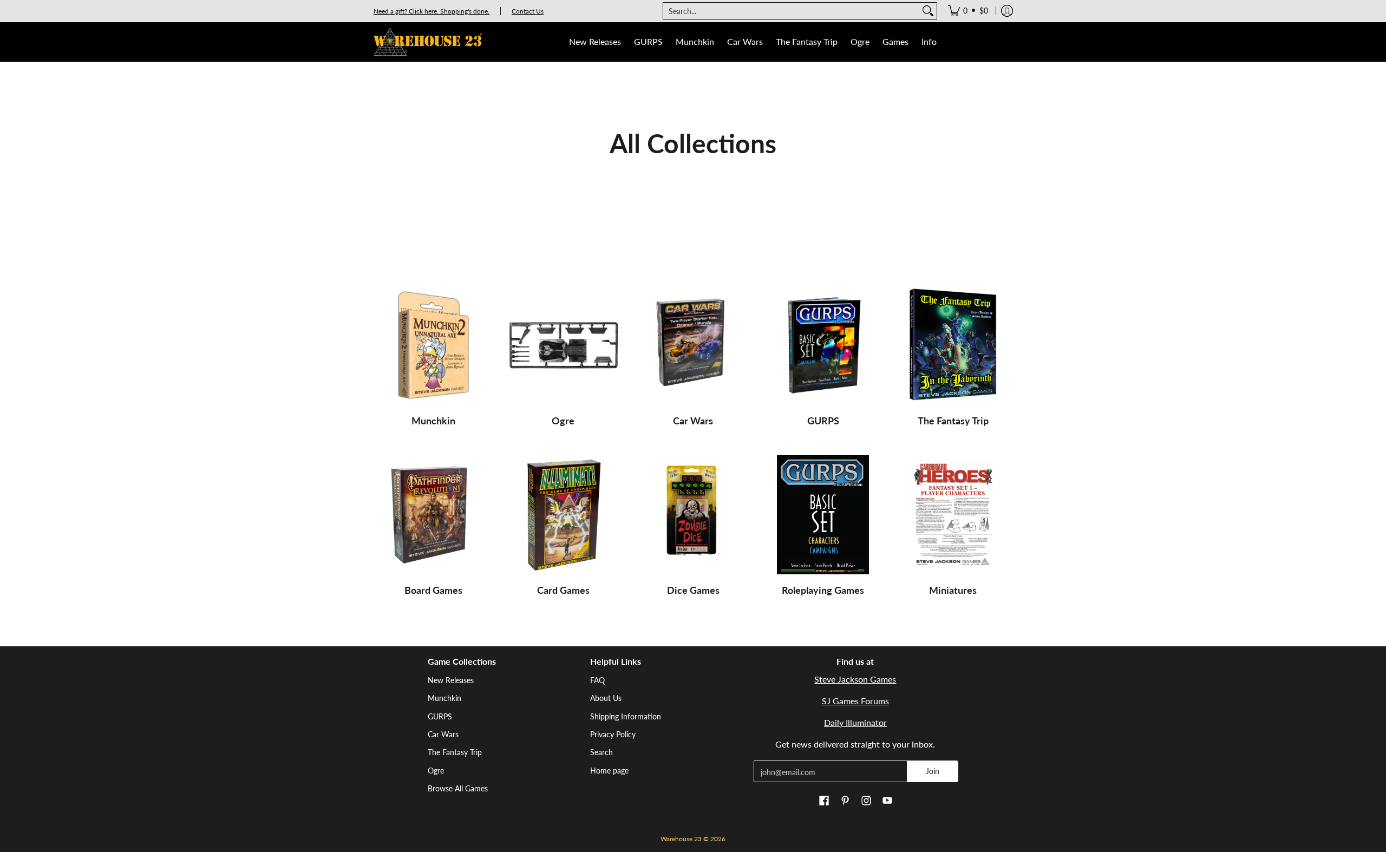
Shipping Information (625, 716)
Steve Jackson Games (855, 679)
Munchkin (433, 421)
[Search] (928, 11)
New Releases (451, 680)
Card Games (563, 590)
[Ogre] (563, 345)
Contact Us (528, 11)
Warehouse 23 (681, 839)
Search (601, 752)
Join (932, 771)
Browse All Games (458, 788)
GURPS (823, 421)
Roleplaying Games (823, 590)
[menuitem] (968, 11)
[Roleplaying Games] (822, 514)
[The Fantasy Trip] (952, 345)
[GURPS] (822, 345)
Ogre (563, 421)
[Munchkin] (433, 345)
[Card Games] (563, 514)
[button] (824, 801)
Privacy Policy (613, 734)
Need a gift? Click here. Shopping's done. (431, 11)
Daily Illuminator (855, 722)
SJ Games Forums (855, 701)
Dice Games (693, 590)
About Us (606, 698)
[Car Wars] (693, 345)
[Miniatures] (952, 514)
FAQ (597, 680)
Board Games (433, 590)
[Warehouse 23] (428, 42)
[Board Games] (433, 514)
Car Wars (693, 421)
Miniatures (953, 590)
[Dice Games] (693, 514)
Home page (609, 770)
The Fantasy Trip (953, 421)
